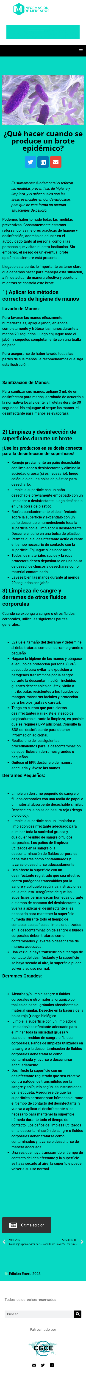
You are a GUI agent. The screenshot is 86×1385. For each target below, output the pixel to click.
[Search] (77, 1314)
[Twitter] (30, 162)
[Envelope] (55, 162)
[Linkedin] (43, 162)
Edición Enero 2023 (25, 1274)
